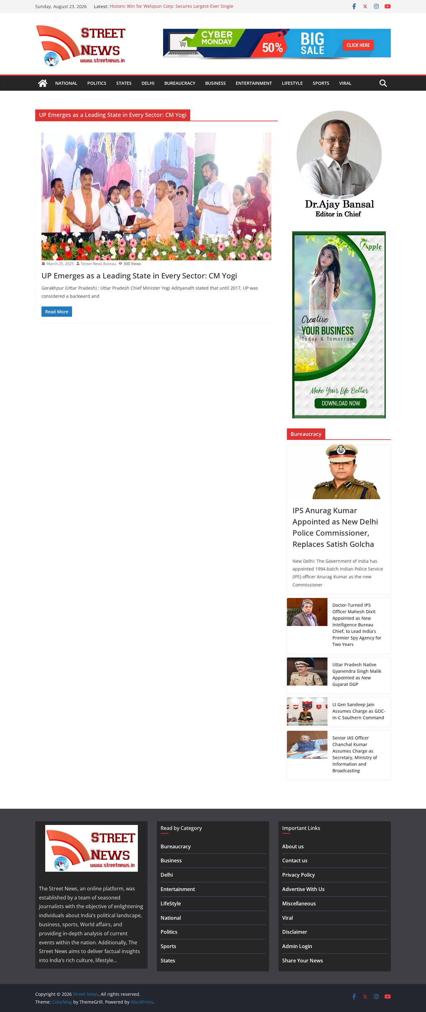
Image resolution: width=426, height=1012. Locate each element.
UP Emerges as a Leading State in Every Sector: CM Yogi (139, 275)
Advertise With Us (303, 889)
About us (293, 846)
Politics (96, 83)
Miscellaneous (299, 903)
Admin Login (297, 946)
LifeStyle (292, 83)
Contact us (294, 860)
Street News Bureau (98, 263)
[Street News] (42, 83)
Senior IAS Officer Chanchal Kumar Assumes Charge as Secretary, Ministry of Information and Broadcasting (354, 754)
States (124, 83)
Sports (321, 83)
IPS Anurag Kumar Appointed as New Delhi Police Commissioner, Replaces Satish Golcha (335, 527)
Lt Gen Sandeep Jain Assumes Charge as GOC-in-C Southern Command (358, 710)
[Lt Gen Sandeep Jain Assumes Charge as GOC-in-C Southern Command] (307, 712)
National (66, 83)
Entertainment (254, 83)
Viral (345, 83)
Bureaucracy (179, 83)
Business (215, 83)
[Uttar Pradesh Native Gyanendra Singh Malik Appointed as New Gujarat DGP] (307, 676)
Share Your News (302, 960)
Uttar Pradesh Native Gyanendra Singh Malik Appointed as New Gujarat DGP (356, 674)
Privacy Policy (298, 874)
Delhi (148, 83)
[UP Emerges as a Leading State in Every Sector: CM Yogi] (156, 196)
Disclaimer (294, 931)
